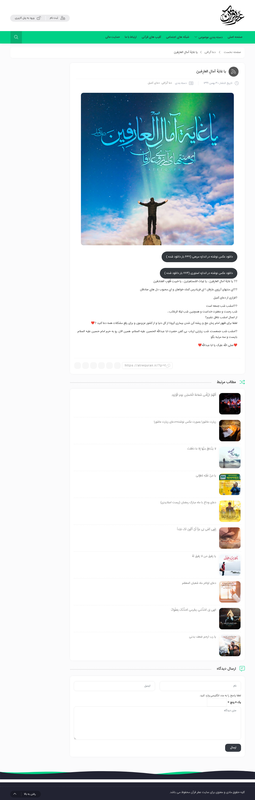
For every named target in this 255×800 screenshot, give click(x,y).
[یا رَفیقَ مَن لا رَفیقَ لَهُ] (230, 565)
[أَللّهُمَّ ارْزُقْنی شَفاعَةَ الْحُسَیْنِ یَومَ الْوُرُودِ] (230, 404)
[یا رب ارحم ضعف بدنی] (230, 646)
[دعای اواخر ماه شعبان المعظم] (230, 592)
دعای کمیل (154, 83)
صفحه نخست (232, 52)
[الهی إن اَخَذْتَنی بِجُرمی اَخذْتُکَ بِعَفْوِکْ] (230, 619)
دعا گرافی (210, 52)
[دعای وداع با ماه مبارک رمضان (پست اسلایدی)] (230, 511)
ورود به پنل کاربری (24, 18)
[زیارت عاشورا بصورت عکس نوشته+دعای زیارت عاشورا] (230, 431)
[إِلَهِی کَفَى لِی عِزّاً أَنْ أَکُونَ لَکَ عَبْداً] (230, 538)
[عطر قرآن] (232, 15)
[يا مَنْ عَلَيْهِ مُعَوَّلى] (230, 484)
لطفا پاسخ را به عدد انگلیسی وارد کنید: (220, 696)
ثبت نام (54, 18)
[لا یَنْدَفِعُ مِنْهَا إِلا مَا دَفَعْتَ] (230, 457)
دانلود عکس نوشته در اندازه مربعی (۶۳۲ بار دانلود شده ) (199, 256)
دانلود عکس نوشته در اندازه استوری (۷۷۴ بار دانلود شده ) (198, 273)
